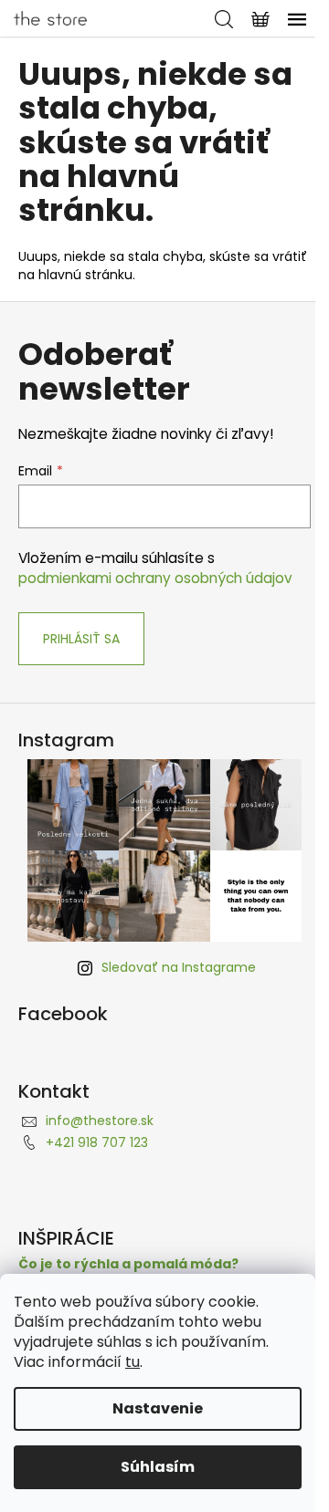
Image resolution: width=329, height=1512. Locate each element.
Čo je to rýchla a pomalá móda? (128, 1264)
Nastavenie (157, 1408)
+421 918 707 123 (97, 1142)
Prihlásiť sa (81, 639)
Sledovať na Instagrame (178, 967)
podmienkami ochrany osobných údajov (155, 578)
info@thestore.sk (100, 1120)
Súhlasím (158, 1466)
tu (132, 1361)
